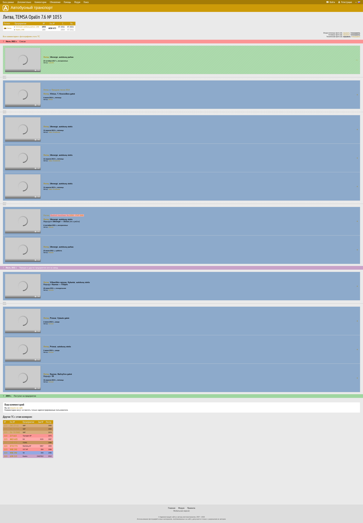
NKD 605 (14, 439)
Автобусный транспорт (32, 7)
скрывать (346, 33)
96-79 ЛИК (15, 429)
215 (5, 425)
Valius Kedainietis (54, 132)
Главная (171, 508)
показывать (356, 36)
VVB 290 (13, 449)
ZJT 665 (13, 435)
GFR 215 (13, 456)
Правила (191, 508)
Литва (9, 28)
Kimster (51, 290)
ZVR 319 (13, 442)
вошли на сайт (16, 408)
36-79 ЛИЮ (15, 432)
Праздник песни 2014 (60, 90)
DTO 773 (14, 446)
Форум (181, 508)
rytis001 (51, 63)
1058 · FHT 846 (76, 215)
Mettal (50, 99)
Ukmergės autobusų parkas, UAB (27, 27)
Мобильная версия (181, 511)
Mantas (51, 227)
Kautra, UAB (20, 29)
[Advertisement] (181, 482)
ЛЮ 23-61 (14, 425)
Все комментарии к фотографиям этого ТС (21, 36)
